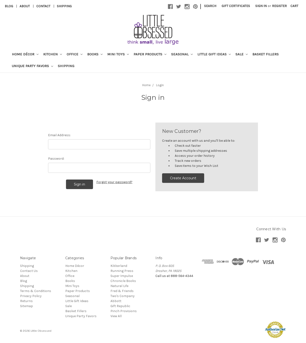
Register (279, 6)
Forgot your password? (114, 182)
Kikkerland (118, 266)
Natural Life (119, 286)
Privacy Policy (31, 296)
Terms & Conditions (35, 291)
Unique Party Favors (31, 66)
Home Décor (23, 54)
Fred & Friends (122, 291)
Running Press (121, 271)
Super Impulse (121, 276)
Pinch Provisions (123, 311)
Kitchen (51, 54)
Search (210, 6)
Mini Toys (116, 54)
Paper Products (148, 54)
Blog (9, 6)
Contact (43, 6)
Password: (56, 159)
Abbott (115, 301)
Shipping (64, 6)
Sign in (261, 6)
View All (116, 316)
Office (73, 54)
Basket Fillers (265, 54)
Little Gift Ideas (212, 54)
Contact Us (29, 271)
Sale (240, 54)
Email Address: (59, 135)
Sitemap (26, 306)
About (25, 6)
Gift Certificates (236, 6)
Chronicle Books (123, 281)
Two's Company (122, 296)
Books (93, 54)
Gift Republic (120, 306)
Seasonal (180, 54)
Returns (26, 301)
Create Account (183, 178)
